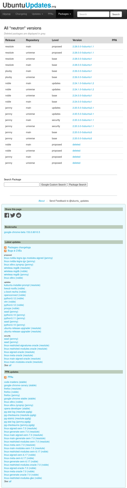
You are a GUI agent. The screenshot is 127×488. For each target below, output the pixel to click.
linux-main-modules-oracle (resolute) (23, 361)
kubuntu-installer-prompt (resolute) (22, 285)
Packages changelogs (19, 247)
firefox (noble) (11, 391)
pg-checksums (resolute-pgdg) (20, 415)
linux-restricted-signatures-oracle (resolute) (26, 345)
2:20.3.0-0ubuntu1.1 (83, 120)
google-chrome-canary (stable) (20, 385)
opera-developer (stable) (17, 408)
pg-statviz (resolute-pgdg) (17, 418)
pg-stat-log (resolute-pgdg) (18, 411)
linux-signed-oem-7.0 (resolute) (20, 428)
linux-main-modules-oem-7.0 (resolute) (24, 448)
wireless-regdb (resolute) (17, 267)
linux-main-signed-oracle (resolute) (22, 358)
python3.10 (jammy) (14, 314)
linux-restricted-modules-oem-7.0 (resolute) (27, 441)
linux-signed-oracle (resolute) (19, 352)
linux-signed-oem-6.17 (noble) (20, 454)
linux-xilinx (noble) (13, 277)
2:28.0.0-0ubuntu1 (82, 58)
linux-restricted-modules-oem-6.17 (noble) (26, 451)
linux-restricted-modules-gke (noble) (23, 478)
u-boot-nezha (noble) (15, 291)
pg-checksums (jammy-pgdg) (19, 425)
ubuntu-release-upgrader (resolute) (22, 328)
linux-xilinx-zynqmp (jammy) (18, 264)
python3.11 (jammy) (14, 318)
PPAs (50, 13)
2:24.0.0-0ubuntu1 (82, 95)
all (10, 365)
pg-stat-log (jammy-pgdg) (17, 421)
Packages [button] (63, 13)
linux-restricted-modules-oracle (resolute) (25, 348)
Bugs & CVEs (15, 250)
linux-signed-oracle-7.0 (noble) (20, 468)
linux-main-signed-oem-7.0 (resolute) (23, 435)
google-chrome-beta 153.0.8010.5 (22, 232)
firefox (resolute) (12, 388)
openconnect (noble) (15, 295)
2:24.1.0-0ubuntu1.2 (83, 83)
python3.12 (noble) (14, 298)
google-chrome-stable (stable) (20, 398)
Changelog (21, 13)
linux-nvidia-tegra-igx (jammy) (19, 261)
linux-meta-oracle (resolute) (18, 355)
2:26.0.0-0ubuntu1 (82, 71)
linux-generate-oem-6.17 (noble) (21, 461)
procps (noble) (11, 308)
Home (7, 14)
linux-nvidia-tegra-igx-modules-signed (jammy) (28, 257)
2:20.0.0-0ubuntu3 (82, 132)
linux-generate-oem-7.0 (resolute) (22, 431)
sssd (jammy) (11, 311)
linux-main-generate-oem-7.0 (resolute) (24, 438)
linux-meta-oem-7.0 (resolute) (19, 444)
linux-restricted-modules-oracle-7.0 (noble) (26, 464)
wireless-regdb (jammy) (16, 274)
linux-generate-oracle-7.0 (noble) (21, 474)
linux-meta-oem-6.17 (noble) (19, 458)
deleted (76, 144)
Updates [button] (36, 13)
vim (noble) (10, 301)
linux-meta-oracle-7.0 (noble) (19, 471)
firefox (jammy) (12, 395)
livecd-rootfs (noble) (14, 288)
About (42, 200)
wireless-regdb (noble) (16, 271)
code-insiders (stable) (15, 382)
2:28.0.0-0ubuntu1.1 (83, 46)
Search (116, 14)
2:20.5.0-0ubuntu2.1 (83, 107)
